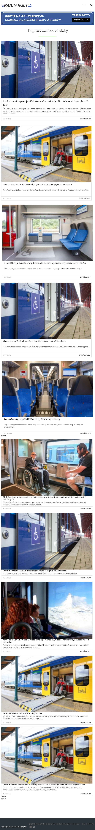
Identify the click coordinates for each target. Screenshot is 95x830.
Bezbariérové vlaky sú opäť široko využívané (22, 713)
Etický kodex (50, 824)
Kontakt (91, 824)
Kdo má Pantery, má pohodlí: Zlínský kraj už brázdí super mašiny (32, 419)
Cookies (76, 824)
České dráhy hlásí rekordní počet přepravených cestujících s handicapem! (34, 570)
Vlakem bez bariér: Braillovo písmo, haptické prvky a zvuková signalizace (34, 341)
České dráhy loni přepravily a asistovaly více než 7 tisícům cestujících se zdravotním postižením (44, 784)
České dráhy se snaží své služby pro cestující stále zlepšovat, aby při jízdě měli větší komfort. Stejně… (43, 268)
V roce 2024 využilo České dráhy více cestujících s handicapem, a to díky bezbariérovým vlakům (45, 263)
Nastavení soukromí (36, 824)
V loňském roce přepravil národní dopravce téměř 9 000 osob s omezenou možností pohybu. (40, 573)
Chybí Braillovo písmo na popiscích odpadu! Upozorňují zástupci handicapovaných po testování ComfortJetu (44, 498)
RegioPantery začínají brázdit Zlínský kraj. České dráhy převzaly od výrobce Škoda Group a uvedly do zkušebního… (43, 425)
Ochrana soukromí (64, 824)
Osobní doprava (85, 119)
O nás (83, 824)
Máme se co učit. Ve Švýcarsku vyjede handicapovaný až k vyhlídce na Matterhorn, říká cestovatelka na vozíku (46, 641)
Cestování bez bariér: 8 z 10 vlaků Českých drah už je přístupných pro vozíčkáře (37, 184)
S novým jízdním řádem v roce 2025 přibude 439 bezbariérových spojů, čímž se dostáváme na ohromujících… (46, 346)
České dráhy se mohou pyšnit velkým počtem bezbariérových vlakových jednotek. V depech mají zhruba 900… (46, 190)
